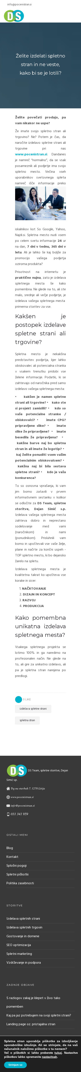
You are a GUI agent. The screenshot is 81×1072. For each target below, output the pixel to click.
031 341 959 (19, 814)
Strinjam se (15, 1064)
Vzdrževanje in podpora (23, 963)
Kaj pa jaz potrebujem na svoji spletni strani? (38, 1015)
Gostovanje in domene (22, 936)
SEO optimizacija (18, 945)
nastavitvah (49, 1056)
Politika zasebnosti (20, 883)
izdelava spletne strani (33, 709)
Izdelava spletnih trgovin (24, 927)
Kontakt (12, 857)
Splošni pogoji (16, 866)
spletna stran (27, 720)
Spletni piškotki (17, 874)
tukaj (58, 1052)
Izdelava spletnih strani (23, 919)
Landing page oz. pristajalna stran (30, 1024)
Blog (9, 848)
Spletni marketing (19, 954)
